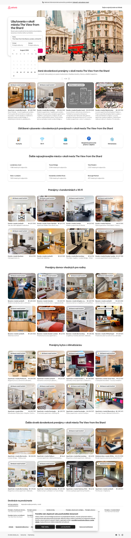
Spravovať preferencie (86, 527)
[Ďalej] (68, 78)
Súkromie (23, 535)
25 (17, 72)
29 (31, 72)
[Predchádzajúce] (62, 78)
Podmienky (31, 535)
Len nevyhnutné (65, 527)
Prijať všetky (45, 527)
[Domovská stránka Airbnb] (12, 7)
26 (21, 72)
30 (35, 72)
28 (28, 72)
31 (13, 76)
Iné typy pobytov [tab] (13, 504)
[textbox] (18, 45)
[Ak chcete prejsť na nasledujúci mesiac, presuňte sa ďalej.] (34, 50)
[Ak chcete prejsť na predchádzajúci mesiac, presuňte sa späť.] (14, 50)
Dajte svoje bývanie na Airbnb (112, 7)
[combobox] (26, 39)
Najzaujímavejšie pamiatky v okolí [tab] (31, 504)
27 (24, 72)
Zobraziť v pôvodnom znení (81, 2)
